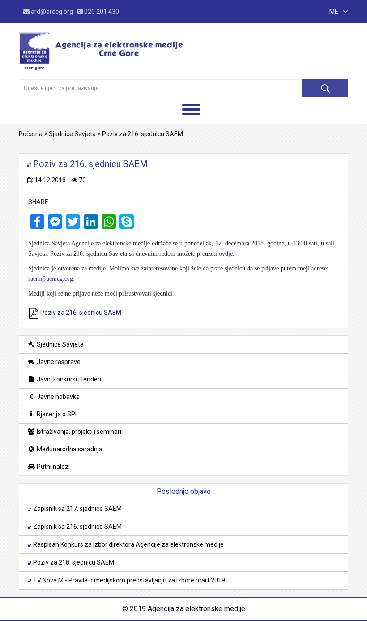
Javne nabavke (57, 396)
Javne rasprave (58, 361)
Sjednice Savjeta (59, 344)
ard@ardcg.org (52, 11)
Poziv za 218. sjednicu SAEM (73, 562)
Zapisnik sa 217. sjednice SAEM (77, 508)
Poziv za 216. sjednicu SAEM (80, 312)
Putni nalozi (52, 466)
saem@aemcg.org (50, 278)
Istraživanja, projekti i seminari (78, 431)
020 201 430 (101, 11)
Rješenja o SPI (56, 414)
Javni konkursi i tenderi (68, 379)
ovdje (226, 253)
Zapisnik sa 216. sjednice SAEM (77, 526)
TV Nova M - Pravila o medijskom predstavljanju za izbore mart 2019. (129, 580)
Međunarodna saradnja (68, 449)
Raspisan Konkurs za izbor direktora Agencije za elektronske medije (128, 544)
